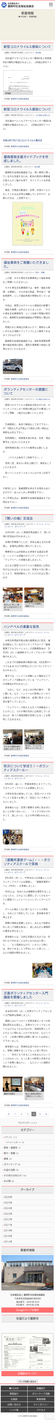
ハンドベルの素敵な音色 (21, 626)
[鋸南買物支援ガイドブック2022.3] (27, 223)
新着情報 (41, 1399)
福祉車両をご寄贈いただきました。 (26, 264)
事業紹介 (14, 1394)
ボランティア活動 (41, 1394)
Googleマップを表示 (27, 1310)
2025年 (8, 1202)
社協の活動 (11, 1170)
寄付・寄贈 (40, 272)
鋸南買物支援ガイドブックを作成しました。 (26, 158)
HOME (15, 1388)
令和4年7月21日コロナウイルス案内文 (22, 140)
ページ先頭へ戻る (27, 1381)
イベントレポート (15, 1142)
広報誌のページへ (27, 1373)
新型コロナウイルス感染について (27, 46)
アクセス (41, 1410)
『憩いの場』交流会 (18, 518)
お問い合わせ (14, 1404)
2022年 (8, 1219)
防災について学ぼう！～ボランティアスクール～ (26, 768)
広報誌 (14, 1399)
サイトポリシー (41, 1404)
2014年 (8, 1241)
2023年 (8, 1214)
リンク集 (14, 1410)
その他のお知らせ (42, 115)
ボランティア (20, 527)
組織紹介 (41, 1388)
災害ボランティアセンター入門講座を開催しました (26, 995)
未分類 (38, 53)
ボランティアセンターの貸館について (26, 391)
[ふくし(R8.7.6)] (27, 1351)
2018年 (8, 1236)
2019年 (8, 1230)
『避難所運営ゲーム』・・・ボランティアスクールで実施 (27, 861)
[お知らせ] (18, 89)
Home (23, 16)
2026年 (8, 1197)
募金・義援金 (12, 1147)
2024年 (8, 1208)
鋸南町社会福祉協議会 (20, 99)
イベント (40, 524)
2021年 (8, 1225)
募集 (8, 1159)
